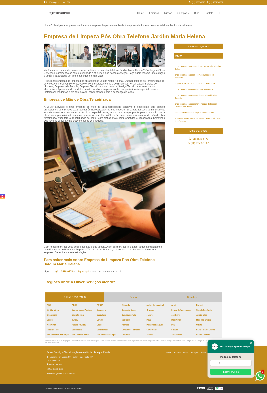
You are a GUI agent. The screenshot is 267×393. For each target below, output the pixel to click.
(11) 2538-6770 (198, 2)
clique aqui (83, 271)
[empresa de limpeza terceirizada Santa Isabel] (55, 55)
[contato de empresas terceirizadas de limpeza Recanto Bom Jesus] (104, 55)
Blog (196, 13)
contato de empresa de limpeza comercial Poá (194, 113)
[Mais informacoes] (219, 13)
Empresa (154, 13)
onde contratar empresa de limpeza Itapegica (194, 89)
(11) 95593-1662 (215, 2)
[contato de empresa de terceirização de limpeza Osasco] (128, 55)
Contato (209, 13)
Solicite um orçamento (198, 46)
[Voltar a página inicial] (59, 13)
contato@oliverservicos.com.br (62, 374)
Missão (168, 13)
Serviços (182, 13)
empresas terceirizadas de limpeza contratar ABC (195, 83)
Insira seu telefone (231, 357)
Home (140, 13)
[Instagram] (2, 196)
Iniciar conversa (231, 371)
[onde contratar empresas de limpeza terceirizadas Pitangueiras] (153, 55)
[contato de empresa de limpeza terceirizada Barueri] (79, 55)
